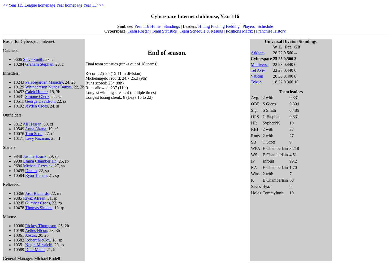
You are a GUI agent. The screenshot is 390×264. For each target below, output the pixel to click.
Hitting (204, 26)
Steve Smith (33, 59)
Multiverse (259, 64)
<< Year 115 (13, 5)
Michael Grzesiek (38, 166)
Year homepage (69, 5)
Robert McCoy (37, 240)
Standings (171, 26)
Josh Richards (37, 193)
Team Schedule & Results (201, 31)
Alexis (30, 235)
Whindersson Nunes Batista (48, 87)
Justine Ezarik (34, 156)
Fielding (233, 26)
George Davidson (40, 101)
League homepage (39, 5)
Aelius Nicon (36, 230)
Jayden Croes (36, 106)
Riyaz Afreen (34, 198)
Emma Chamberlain (40, 161)
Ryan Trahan (36, 175)
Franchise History (271, 31)
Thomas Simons (38, 207)
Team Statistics (164, 31)
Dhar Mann (35, 249)
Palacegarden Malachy (44, 82)
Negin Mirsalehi (38, 245)
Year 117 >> (93, 5)
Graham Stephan (39, 64)
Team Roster (138, 31)
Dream (31, 170)
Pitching (218, 26)
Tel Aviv (258, 70)
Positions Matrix (239, 31)
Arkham (258, 53)
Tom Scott (33, 133)
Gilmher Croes (37, 203)
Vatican (257, 76)
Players (248, 26)
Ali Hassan (32, 124)
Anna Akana (35, 129)
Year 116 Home (147, 26)
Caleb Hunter (36, 92)
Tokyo (256, 82)
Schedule (265, 26)
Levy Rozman (37, 138)
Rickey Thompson (40, 225)
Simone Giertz (37, 96)
